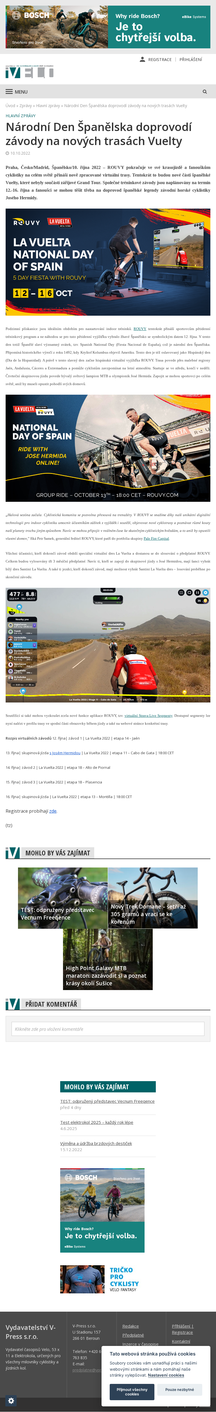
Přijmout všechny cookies (132, 1391)
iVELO (29, 72)
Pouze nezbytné (179, 1389)
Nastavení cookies (166, 1375)
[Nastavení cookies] (11, 1400)
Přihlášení (190, 59)
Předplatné (133, 1335)
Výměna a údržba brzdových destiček (96, 1143)
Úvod (10, 105)
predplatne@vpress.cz (92, 1370)
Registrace (160, 59)
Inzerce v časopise (140, 1344)
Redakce (130, 1326)
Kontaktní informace (181, 1344)
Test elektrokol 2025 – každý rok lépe (96, 1122)
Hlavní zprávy (48, 105)
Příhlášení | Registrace (183, 1329)
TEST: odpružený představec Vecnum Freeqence (107, 1101)
